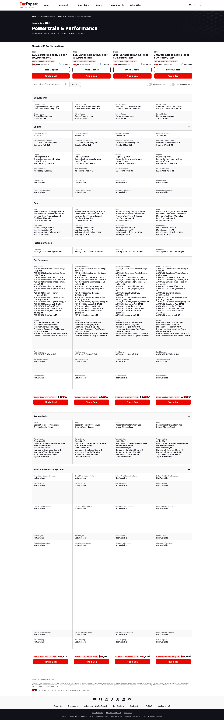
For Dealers (118, 706)
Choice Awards (116, 5)
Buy (98, 5)
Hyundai (51, 16)
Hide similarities (159, 84)
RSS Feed (128, 712)
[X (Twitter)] (117, 699)
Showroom (42, 16)
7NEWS (149, 706)
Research (63, 5)
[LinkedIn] (123, 699)
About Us (58, 706)
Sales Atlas (135, 5)
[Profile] (200, 5)
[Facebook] (100, 699)
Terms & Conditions (113, 712)
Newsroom (73, 706)
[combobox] (48, 23)
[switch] (149, 84)
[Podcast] (129, 699)
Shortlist (82, 5)
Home (34, 16)
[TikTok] (112, 699)
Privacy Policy (97, 712)
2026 (64, 16)
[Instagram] (106, 699)
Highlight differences (184, 84)
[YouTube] (94, 699)
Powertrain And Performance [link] (79, 16)
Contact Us (134, 706)
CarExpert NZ (164, 706)
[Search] (195, 5)
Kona (59, 16)
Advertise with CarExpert (95, 706)
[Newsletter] (190, 5)
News (46, 5)
